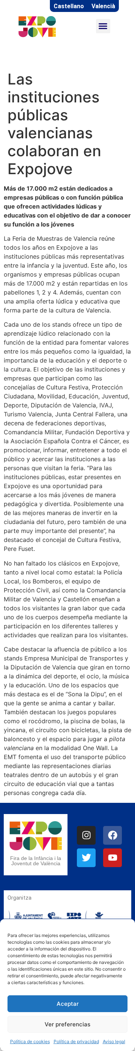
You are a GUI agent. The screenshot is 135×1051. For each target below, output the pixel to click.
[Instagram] (86, 835)
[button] (103, 26)
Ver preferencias (67, 1024)
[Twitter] (86, 857)
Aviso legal (114, 1041)
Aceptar (68, 1003)
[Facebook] (112, 835)
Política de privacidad (76, 1041)
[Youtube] (112, 857)
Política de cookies (30, 1041)
